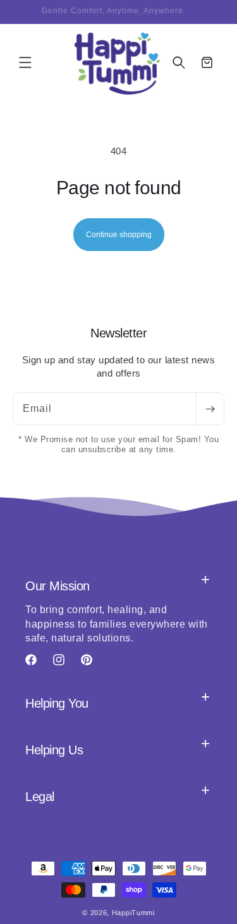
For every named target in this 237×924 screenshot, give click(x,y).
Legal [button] (39, 797)
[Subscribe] (210, 408)
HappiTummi (133, 912)
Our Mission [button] (57, 586)
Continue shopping (119, 234)
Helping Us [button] (54, 750)
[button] (25, 62)
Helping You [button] (56, 703)
